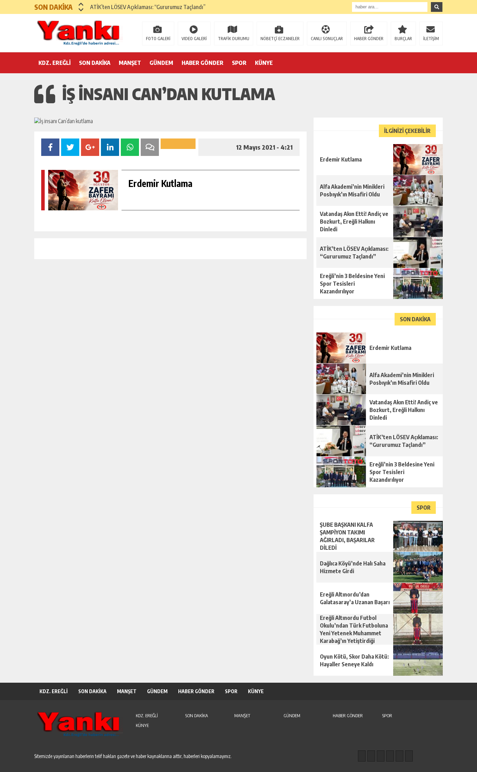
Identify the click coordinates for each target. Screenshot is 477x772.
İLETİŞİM (431, 38)
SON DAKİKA (94, 62)
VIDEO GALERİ (194, 38)
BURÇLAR (403, 38)
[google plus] (390, 756)
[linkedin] (399, 756)
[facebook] (362, 756)
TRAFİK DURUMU (233, 38)
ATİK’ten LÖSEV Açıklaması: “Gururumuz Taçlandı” (147, 6)
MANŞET (130, 62)
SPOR (239, 62)
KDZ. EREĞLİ (54, 62)
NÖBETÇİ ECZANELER (280, 38)
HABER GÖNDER (368, 38)
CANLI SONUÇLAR (327, 38)
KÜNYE (264, 62)
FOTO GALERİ (158, 38)
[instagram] (371, 756)
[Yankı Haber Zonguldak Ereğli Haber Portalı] (79, 32)
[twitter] (380, 756)
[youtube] (409, 756)
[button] (81, 4)
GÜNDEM (161, 62)
